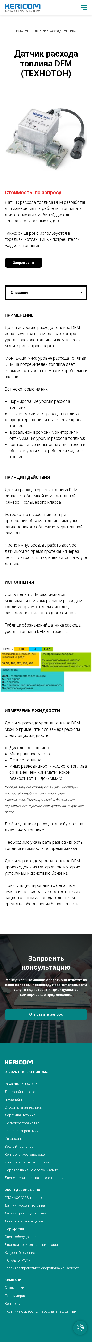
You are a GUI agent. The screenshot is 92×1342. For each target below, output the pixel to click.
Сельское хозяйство (22, 1123)
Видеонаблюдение (20, 1253)
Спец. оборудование (21, 1237)
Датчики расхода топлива (26, 1213)
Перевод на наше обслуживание (31, 1170)
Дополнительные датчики (26, 1221)
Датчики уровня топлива (25, 1205)
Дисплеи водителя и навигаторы (31, 1244)
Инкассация (15, 1139)
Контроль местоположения (27, 1154)
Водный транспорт (20, 1146)
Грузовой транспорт (21, 1099)
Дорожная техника (20, 1115)
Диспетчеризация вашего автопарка (35, 1178)
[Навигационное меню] (84, 7)
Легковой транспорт (22, 1092)
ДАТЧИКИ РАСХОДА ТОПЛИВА (55, 31)
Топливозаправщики (21, 1131)
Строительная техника (23, 1107)
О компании (14, 1288)
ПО (7, 1260)
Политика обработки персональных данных (40, 1311)
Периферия (14, 1229)
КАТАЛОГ (22, 31)
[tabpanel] (46, 468)
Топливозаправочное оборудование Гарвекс (42, 1268)
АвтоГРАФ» (21, 1260)
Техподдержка (17, 1296)
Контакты (13, 1303)
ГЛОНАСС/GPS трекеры (24, 1198)
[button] (23, 263)
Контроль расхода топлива (27, 1162)
